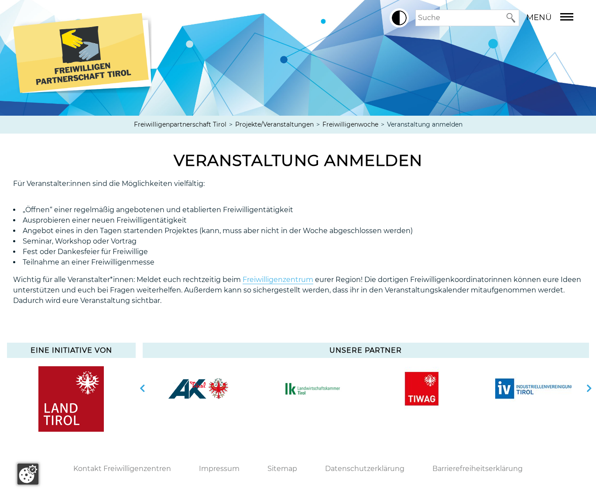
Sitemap (282, 468)
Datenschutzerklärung (364, 468)
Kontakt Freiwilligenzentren (122, 468)
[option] (198, 388)
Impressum (219, 468)
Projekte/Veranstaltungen (274, 124)
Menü (538, 17)
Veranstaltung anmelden (298, 160)
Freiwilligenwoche (350, 124)
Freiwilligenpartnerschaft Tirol (180, 124)
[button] (399, 18)
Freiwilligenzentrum (278, 279)
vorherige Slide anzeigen (143, 388)
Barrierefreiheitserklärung (477, 468)
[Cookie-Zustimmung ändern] (27, 474)
